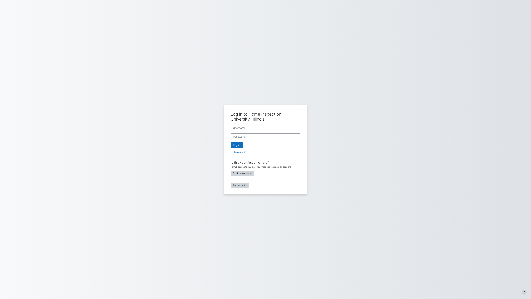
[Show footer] (524, 292)
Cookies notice (239, 185)
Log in (236, 145)
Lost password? (238, 152)
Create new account (242, 173)
